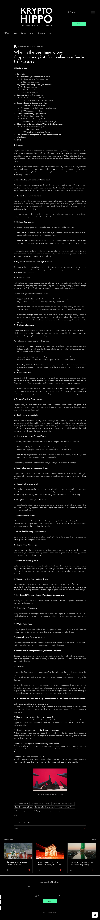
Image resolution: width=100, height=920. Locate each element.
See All (94, 839)
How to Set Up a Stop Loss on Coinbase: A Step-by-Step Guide (81, 863)
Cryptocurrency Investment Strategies (63, 803)
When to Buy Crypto (21, 811)
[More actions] (85, 46)
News (15, 33)
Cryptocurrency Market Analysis (40, 803)
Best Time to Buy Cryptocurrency (44, 807)
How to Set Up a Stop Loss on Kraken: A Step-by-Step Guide (49, 863)
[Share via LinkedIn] (24, 822)
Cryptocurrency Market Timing (65, 807)
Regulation (41, 33)
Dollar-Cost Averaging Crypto (23, 807)
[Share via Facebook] (15, 822)
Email (29, 886)
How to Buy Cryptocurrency (52, 811)
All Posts (6, 33)
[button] (93, 12)
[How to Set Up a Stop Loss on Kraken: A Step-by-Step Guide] (50, 851)
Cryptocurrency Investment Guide (72, 811)
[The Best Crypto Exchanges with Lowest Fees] (18, 851)
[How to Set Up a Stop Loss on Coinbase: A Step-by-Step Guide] (82, 851)
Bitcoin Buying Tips (35, 811)
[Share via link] (29, 822)
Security (31, 33)
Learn (50, 33)
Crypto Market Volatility (21, 803)
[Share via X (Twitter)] (20, 822)
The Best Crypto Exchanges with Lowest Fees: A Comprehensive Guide (17, 863)
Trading (23, 33)
